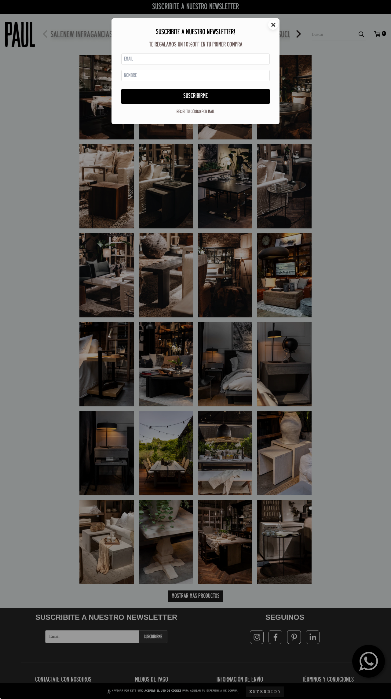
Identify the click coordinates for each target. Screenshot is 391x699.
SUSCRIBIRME (195, 96)
